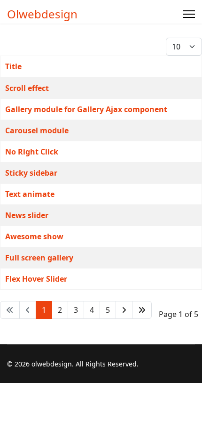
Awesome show (34, 236)
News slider (26, 215)
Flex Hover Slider (36, 279)
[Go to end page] (142, 310)
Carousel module (37, 130)
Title (13, 66)
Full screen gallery (39, 257)
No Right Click (31, 151)
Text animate (29, 194)
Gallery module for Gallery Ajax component (86, 109)
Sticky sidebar (31, 173)
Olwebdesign (42, 14)
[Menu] (189, 14)
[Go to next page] (124, 310)
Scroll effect (27, 88)
